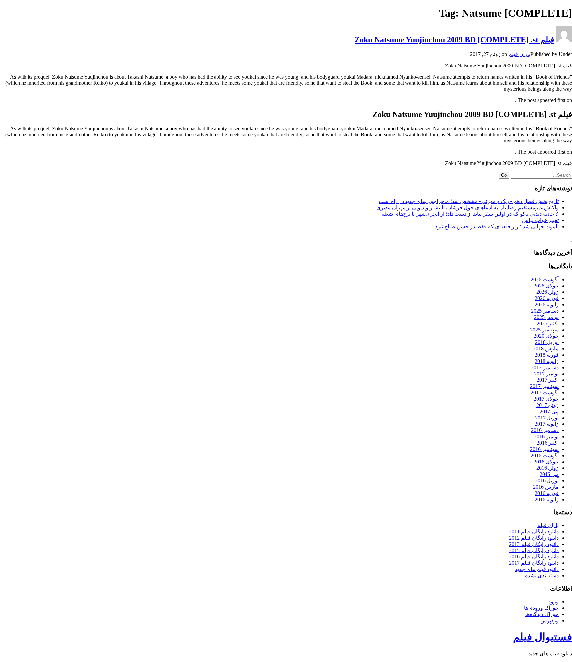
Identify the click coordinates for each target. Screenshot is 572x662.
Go (504, 175)
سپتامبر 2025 (544, 329)
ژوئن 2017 (547, 405)
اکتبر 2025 (548, 323)
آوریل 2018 (547, 342)
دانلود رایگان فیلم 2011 (534, 531)
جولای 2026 (546, 285)
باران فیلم (519, 54)
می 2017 (549, 411)
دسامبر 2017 (545, 367)
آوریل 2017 (547, 417)
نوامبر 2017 (546, 373)
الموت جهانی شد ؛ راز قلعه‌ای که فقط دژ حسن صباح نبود (497, 226)
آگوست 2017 (545, 392)
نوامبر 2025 (546, 317)
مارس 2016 (546, 487)
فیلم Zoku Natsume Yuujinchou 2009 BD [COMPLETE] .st (454, 39)
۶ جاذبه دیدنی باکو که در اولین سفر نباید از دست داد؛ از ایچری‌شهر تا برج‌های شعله (470, 214)
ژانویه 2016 (547, 499)
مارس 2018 (546, 348)
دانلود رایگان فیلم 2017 (534, 563)
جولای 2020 (546, 336)
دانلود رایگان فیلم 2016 (534, 556)
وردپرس (549, 620)
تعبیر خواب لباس (540, 220)
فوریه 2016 (547, 493)
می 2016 (549, 474)
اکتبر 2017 (548, 380)
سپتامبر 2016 (544, 449)
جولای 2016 (546, 461)
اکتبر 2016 (548, 443)
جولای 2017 (546, 399)
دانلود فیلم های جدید (537, 569)
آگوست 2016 (545, 455)
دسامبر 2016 (545, 430)
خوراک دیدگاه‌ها (542, 614)
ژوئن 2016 (547, 468)
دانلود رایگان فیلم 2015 (534, 550)
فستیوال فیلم (542, 637)
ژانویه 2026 (547, 304)
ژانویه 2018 (547, 361)
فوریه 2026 (547, 298)
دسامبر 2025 (545, 311)
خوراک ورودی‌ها (541, 608)
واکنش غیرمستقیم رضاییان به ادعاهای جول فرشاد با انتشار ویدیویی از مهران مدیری (467, 207)
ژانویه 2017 (547, 424)
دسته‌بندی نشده (542, 575)
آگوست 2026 (545, 279)
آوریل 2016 (547, 480)
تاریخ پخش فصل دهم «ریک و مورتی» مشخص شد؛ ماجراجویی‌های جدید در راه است (469, 201)
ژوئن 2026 (547, 292)
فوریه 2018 (547, 355)
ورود (553, 601)
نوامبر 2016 (546, 436)
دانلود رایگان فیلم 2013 (534, 544)
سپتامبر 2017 (544, 386)
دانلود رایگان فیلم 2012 (534, 538)
